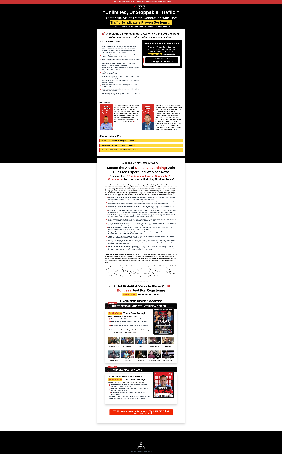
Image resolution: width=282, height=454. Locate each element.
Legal (137, 439)
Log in (145, 439)
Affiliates (140, 439)
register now (138, 194)
